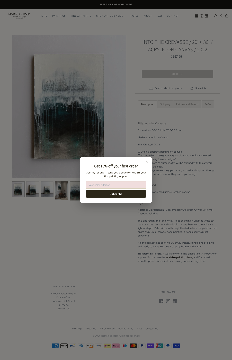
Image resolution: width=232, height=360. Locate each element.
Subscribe (116, 193)
